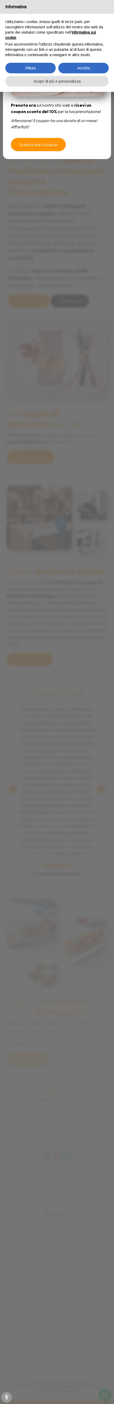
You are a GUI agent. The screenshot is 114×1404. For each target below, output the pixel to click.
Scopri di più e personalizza (57, 81)
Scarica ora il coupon (38, 144)
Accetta (83, 68)
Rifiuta (30, 68)
